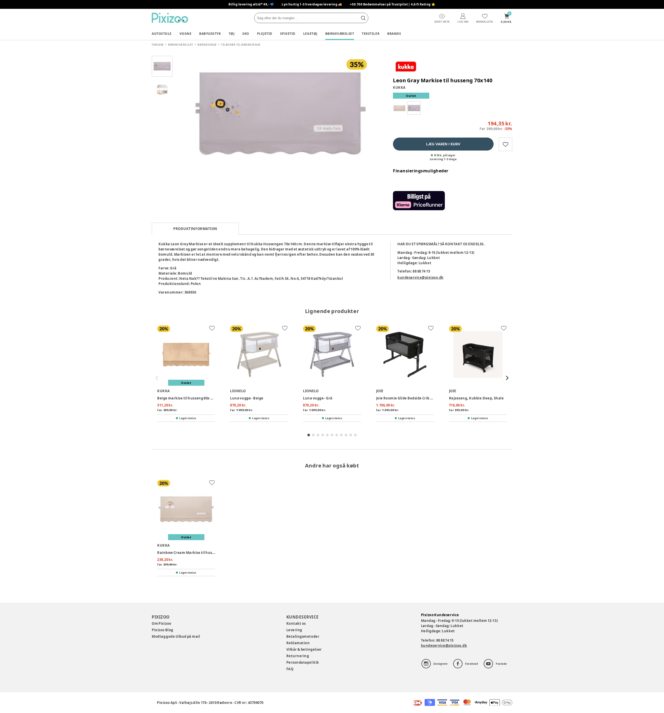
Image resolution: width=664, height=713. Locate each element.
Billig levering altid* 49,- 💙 (251, 4)
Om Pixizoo (161, 623)
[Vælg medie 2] (162, 89)
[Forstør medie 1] (280, 113)
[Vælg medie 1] (162, 66)
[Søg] (363, 18)
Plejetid (264, 33)
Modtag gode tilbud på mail (176, 636)
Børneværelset (339, 33)
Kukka (399, 87)
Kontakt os (296, 623)
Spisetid (287, 33)
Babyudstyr (210, 33)
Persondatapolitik (302, 662)
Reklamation (298, 643)
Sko (245, 33)
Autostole (162, 33)
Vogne (185, 33)
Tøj (232, 33)
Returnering (297, 656)
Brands (394, 33)
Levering (294, 630)
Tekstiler (370, 33)
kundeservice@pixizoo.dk (420, 277)
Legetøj (310, 33)
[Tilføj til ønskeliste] (505, 144)
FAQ (290, 669)
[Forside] (170, 18)
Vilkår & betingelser (304, 649)
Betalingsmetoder (302, 636)
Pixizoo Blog (162, 630)
